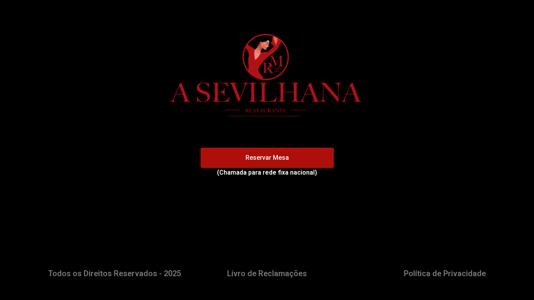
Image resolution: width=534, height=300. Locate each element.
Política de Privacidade (445, 273)
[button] (267, 158)
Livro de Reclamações (267, 273)
